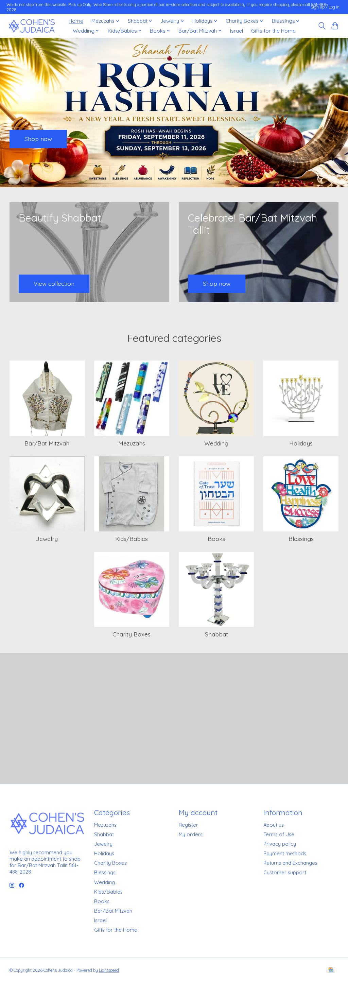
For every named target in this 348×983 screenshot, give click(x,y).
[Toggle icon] (322, 26)
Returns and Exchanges (290, 863)
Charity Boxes (131, 634)
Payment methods (284, 853)
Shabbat (216, 634)
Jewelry (47, 538)
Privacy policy (279, 844)
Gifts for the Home (273, 31)
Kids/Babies (131, 538)
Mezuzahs (131, 443)
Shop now (38, 138)
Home (76, 21)
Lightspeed (109, 970)
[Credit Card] (331, 970)
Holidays (301, 443)
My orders (191, 834)
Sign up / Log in (325, 7)
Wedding (216, 443)
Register (188, 825)
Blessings (301, 538)
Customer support (284, 872)
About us (273, 825)
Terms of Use (278, 834)
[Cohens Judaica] (31, 26)
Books (216, 538)
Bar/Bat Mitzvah (46, 443)
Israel (236, 31)
